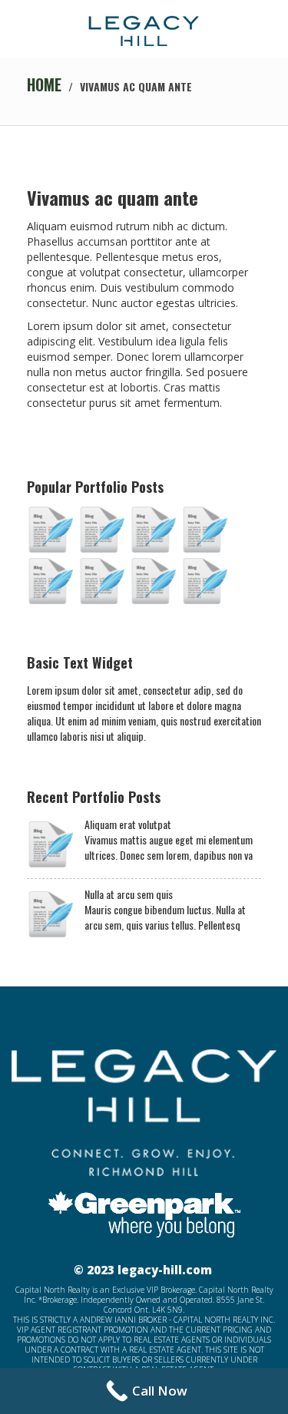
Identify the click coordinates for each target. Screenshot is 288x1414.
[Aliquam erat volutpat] (50, 530)
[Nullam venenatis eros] (204, 530)
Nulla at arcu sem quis (128, 894)
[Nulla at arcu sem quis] (101, 530)
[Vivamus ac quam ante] (204, 581)
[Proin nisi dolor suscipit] (50, 581)
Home (44, 84)
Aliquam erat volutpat (127, 824)
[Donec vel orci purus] (101, 581)
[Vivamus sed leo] (153, 581)
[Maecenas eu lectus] (153, 530)
